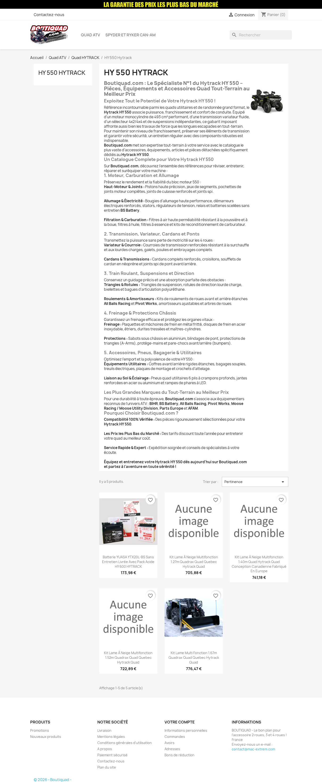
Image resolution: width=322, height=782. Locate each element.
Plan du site (106, 767)
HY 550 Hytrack (61, 73)
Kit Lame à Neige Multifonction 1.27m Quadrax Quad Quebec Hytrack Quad (193, 562)
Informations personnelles (186, 730)
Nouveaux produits (45, 736)
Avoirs (169, 742)
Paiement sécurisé (112, 755)
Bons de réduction (179, 755)
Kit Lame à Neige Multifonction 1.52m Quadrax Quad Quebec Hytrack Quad (128, 657)
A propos (104, 749)
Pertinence (255, 482)
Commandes (175, 736)
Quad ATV (90, 35)
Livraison (104, 730)
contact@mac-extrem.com (253, 749)
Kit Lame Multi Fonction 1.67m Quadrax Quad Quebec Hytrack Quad (194, 657)
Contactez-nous (49, 14)
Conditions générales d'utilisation (124, 742)
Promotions (39, 730)
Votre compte (180, 722)
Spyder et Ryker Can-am (130, 35)
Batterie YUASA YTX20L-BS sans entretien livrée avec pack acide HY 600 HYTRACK (128, 562)
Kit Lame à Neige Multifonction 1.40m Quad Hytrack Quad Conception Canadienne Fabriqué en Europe (259, 564)
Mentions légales (111, 736)
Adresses (172, 749)
